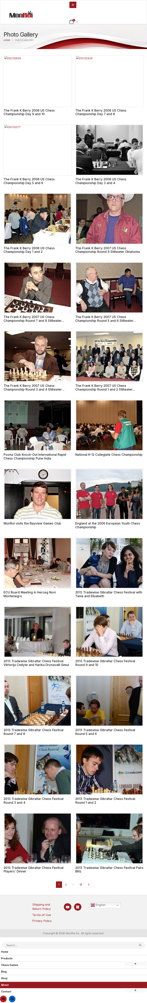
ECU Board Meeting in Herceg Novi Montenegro (30, 594)
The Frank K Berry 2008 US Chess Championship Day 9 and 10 (29, 112)
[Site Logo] (21, 14)
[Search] (140, 945)
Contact (6, 991)
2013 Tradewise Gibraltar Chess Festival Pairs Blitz (109, 869)
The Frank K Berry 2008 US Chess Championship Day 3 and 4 (100, 181)
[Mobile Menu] (72, 5)
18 (81, 884)
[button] (2, 939)
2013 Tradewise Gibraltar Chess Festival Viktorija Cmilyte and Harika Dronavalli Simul (36, 663)
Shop (4, 978)
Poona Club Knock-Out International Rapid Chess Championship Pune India (35, 456)
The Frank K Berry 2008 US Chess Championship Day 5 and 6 (29, 181)
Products (7, 958)
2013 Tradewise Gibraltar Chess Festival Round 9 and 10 (105, 663)
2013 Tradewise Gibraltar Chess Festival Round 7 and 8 (33, 732)
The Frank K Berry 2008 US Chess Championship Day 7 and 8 (100, 112)
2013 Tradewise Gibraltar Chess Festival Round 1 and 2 (105, 800)
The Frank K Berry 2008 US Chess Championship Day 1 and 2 (29, 250)
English (100, 904)
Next (88, 884)
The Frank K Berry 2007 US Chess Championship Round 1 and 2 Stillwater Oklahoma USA (104, 389)
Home (4, 951)
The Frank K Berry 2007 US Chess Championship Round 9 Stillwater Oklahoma (107, 250)
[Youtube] (67, 907)
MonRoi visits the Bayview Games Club (32, 523)
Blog (4, 971)
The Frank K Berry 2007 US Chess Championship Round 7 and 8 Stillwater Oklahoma (33, 320)
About (5, 984)
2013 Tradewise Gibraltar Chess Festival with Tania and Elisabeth (108, 594)
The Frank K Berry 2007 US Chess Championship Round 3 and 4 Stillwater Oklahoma (33, 389)
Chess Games (9, 965)
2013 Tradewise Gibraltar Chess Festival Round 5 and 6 (105, 732)
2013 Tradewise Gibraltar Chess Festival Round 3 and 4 (33, 800)
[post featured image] (38, 81)
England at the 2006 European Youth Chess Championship (107, 525)
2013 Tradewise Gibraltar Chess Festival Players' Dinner (33, 869)
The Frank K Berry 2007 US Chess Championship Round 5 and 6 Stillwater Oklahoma (104, 320)
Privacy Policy (42, 921)
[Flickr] (77, 907)
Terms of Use (41, 915)
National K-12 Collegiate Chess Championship (109, 454)
